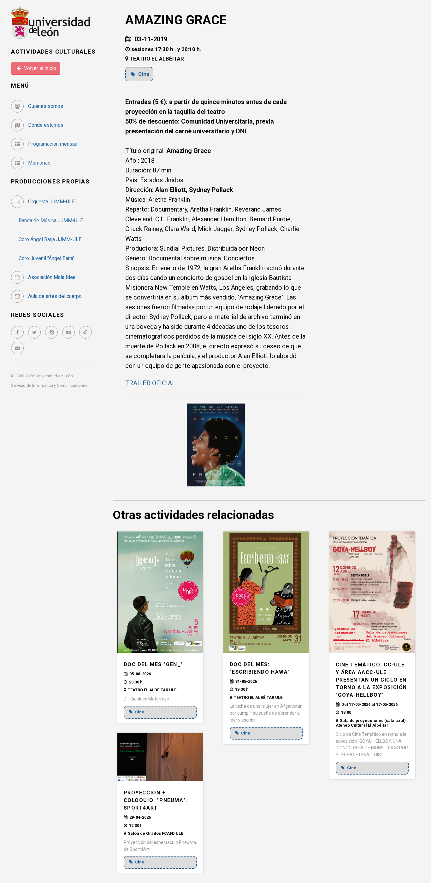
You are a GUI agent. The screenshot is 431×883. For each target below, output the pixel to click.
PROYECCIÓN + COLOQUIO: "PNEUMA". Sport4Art (155, 800)
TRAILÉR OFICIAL (150, 383)
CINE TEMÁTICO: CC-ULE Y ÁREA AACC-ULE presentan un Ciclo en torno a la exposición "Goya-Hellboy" (371, 680)
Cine (143, 74)
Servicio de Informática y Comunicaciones (49, 385)
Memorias (38, 163)
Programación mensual (53, 144)
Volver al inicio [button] (39, 68)
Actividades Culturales (53, 51)
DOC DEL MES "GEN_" (153, 664)
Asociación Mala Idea (51, 277)
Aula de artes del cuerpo (54, 296)
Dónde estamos (45, 125)
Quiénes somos (45, 106)
